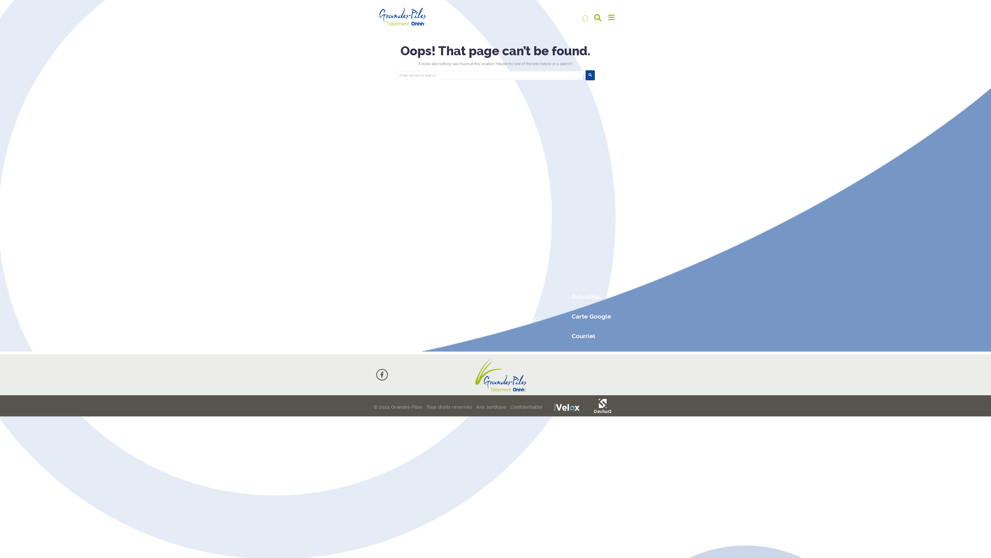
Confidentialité (526, 407)
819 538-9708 (394, 306)
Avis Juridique (491, 407)
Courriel (583, 335)
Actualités (586, 296)
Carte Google (591, 316)
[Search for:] (489, 75)
